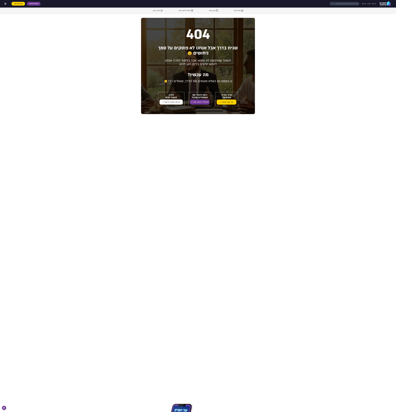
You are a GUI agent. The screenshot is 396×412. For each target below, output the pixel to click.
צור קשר (364, 4)
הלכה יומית (237, 11)
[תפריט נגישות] (4, 408)
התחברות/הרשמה (18, 3)
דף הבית (374, 4)
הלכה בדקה (156, 11)
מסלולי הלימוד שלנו (184, 11)
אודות (368, 4)
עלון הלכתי (212, 11)
